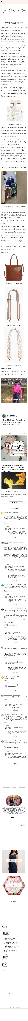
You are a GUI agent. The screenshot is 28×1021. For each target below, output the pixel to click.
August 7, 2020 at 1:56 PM (14, 695)
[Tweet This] (13, 502)
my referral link (12, 93)
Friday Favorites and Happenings (10, 938)
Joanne (6, 695)
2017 (4, 962)
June (5, 952)
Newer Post (6, 787)
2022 (4, 927)
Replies (7, 526)
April (5, 955)
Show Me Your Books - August (10, 940)
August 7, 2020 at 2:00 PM (16, 714)
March (5, 956)
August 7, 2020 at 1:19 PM (14, 676)
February (6, 957)
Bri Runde (6, 740)
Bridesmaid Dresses (14, 860)
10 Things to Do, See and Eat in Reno (13, 885)
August (5, 935)
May (5, 954)
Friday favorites (13, 501)
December (6, 931)
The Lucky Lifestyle (8, 647)
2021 (4, 928)
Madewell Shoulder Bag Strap (14, 365)
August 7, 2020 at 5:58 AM (14, 512)
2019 (4, 959)
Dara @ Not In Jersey (9, 584)
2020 (4, 930)
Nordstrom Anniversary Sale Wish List (11, 946)
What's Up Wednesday (8, 939)
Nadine (6, 512)
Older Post (22, 787)
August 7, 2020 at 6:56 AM (20, 584)
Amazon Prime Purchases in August (11, 936)
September (6, 934)
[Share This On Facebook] (11, 502)
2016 (4, 963)
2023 (4, 926)
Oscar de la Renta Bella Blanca (14, 124)
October (6, 933)
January (6, 958)
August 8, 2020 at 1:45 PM (15, 740)
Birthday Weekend (8, 949)
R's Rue (6, 676)
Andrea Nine (7, 714)
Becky (11, 496)
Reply (5, 523)
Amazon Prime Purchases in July (10, 950)
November (6, 932)
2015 (4, 964)
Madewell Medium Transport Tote (14, 283)
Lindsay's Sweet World (9, 542)
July (5, 951)
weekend (20, 501)
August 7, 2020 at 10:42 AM (20, 608)
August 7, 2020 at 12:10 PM (20, 647)
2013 (4, 966)
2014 (4, 965)
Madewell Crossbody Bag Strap (14, 325)
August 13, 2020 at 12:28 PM (15, 685)
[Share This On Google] (16, 502)
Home (14, 787)
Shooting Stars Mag (8, 608)
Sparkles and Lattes (12, 528)
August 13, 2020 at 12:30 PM (15, 728)
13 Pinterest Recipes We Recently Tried (11, 943)
